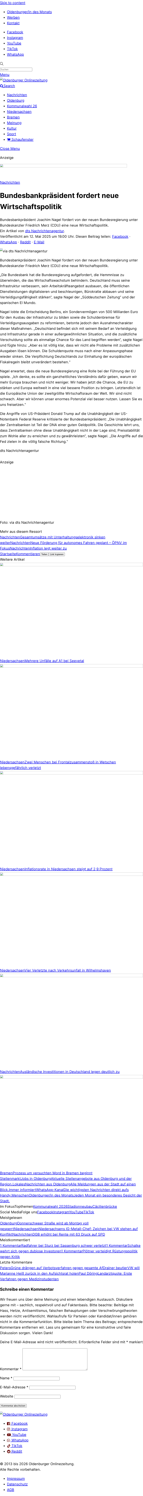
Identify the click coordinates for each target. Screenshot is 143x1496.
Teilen (44, 554)
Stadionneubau (79, 1206)
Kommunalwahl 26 (22, 106)
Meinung (14, 123)
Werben (13, 17)
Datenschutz (17, 1484)
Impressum (16, 1478)
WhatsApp (15, 54)
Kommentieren (28, 554)
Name (6, 1378)
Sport (11, 134)
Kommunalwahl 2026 (50, 1206)
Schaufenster (21, 139)
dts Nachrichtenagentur (44, 231)
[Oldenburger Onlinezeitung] (23, 1414)
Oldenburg (15, 100)
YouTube (14, 43)
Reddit (25, 242)
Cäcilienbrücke (104, 1206)
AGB (10, 1490)
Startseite (8, 554)
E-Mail (39, 242)
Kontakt (13, 23)
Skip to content (12, 3)
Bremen (13, 117)
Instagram (15, 38)
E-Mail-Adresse (14, 1387)
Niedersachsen (19, 112)
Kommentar (10, 1369)
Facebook (15, 32)
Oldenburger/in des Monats (29, 12)
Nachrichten (17, 95)
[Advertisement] (71, 491)
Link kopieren (56, 554)
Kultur (12, 128)
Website (6, 1396)
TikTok (12, 49)
